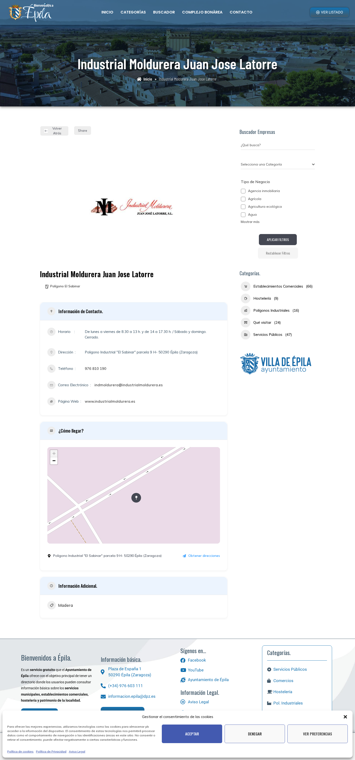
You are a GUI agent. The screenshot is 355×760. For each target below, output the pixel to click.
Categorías (133, 12)
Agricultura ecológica (265, 206)
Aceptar (192, 733)
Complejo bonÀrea (202, 12)
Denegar (255, 733)
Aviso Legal (77, 751)
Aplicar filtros (278, 239)
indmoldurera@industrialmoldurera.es (128, 385)
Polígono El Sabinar (65, 286)
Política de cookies (20, 751)
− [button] (54, 461)
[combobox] (278, 164)
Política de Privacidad (51, 751)
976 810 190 (95, 368)
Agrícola (254, 199)
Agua (252, 214)
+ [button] (54, 453)
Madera (65, 605)
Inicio (107, 12)
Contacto (241, 12)
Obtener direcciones (204, 555)
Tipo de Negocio (255, 181)
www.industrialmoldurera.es (110, 401)
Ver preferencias (317, 733)
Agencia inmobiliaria (264, 191)
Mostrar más (250, 222)
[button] (345, 716)
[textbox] (261, 164)
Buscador (164, 12)
